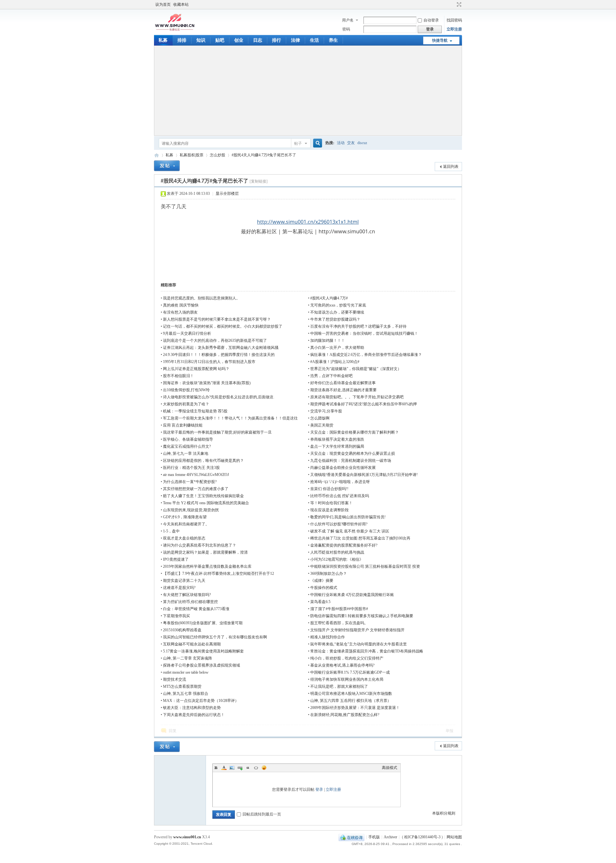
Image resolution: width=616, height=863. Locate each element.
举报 (449, 731)
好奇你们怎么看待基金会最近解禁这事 (343, 383)
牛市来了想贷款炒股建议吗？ (335, 319)
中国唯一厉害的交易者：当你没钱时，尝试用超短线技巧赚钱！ (364, 333)
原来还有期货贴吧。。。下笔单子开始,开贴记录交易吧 (357, 397)
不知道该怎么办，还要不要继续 (337, 312)
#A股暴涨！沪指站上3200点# (334, 361)
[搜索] (317, 143)
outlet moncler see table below (186, 672)
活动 (341, 143)
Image (232, 767)
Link (240, 767)
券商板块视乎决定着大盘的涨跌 (337, 439)
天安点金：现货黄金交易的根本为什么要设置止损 (352, 453)
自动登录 (431, 20)
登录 (319, 789)
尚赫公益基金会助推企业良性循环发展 (343, 467)
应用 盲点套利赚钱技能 (182, 425)
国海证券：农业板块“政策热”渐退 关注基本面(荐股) (207, 383)
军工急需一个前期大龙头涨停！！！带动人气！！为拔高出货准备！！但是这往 (230, 418)
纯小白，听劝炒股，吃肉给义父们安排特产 (346, 658)
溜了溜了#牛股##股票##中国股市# (339, 609)
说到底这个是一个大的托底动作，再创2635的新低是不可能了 (215, 340)
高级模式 (389, 767)
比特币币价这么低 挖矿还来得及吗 (339, 496)
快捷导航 (440, 40)
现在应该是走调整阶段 (329, 510)
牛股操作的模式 (323, 587)
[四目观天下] (174, 30)
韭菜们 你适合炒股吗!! (329, 489)
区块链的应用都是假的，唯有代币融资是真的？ (203, 460)
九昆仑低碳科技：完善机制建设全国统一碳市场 (350, 460)
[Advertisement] (308, 90)
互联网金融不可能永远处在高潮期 (192, 644)
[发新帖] (167, 165)
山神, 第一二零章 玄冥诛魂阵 (187, 658)
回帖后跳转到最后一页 (262, 814)
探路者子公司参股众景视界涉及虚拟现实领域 (201, 665)
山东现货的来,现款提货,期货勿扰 (191, 510)
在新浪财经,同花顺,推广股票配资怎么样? (344, 714)
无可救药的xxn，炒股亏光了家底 (338, 305)
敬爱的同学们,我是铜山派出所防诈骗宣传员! (348, 517)
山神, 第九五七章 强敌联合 (185, 693)
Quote (248, 767)
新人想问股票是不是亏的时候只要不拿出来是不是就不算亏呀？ (217, 319)
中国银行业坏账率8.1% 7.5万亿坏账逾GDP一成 (350, 672)
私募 (162, 40)
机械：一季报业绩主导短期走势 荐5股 (195, 411)
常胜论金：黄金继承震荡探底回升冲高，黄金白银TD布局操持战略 (366, 651)
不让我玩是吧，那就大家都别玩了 (339, 686)
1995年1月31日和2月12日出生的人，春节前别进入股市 (209, 361)
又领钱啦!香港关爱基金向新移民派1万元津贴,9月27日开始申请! (364, 474)
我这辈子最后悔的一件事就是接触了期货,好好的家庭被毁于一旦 (217, 432)
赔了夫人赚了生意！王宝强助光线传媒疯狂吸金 (203, 496)
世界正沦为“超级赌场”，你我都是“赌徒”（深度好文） (355, 369)
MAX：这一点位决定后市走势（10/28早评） (201, 700)
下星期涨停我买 (176, 616)
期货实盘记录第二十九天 (184, 580)
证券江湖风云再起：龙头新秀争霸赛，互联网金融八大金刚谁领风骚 (220, 347)
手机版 (374, 837)
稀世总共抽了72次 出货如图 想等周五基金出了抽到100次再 (360, 538)
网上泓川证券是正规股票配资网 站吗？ (196, 369)
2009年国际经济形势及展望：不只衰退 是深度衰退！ (355, 707)
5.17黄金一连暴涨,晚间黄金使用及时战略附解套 (203, 651)
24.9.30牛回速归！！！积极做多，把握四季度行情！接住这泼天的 (219, 354)
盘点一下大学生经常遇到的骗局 (337, 446)
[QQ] (351, 837)
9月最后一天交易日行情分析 (187, 333)
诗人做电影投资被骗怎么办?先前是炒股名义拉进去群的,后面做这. (218, 397)
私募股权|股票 (191, 155)
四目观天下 (156, 155)
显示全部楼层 (227, 193)
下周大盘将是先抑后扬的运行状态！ (194, 714)
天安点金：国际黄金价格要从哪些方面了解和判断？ (354, 432)
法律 (295, 40)
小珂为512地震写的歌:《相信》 (336, 559)
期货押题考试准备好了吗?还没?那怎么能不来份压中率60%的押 (363, 404)
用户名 (348, 20)
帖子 (298, 143)
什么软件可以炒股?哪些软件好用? (338, 524)
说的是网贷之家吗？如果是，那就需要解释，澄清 (205, 552)
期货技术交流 (174, 679)
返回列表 (450, 166)
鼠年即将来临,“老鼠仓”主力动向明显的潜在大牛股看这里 (358, 644)
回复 (172, 731)
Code (256, 767)
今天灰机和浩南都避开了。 (186, 524)
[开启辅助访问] (453, 4)
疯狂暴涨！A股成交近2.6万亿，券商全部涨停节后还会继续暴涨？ (366, 354)
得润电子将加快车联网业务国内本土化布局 (346, 679)
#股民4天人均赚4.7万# (329, 298)
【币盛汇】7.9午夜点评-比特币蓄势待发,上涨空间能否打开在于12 (218, 573)
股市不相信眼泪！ (178, 376)
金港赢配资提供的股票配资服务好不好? (343, 545)
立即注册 (454, 29)
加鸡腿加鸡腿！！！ (327, 340)
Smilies (264, 767)
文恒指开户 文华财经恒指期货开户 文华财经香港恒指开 (357, 630)
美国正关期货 (321, 425)
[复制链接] (259, 181)
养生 (333, 40)
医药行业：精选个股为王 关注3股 (191, 467)
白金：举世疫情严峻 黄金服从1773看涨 (196, 609)
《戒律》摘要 (321, 580)
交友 (351, 143)
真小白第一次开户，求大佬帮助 (337, 347)
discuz (362, 143)
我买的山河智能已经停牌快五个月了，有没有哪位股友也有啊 (215, 637)
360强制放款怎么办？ (328, 573)
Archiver (390, 837)
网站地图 (454, 837)
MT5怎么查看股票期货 (182, 686)
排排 (181, 40)
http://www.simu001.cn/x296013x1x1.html (308, 221)
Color (224, 767)
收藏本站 (181, 4)
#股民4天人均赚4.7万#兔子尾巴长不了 (264, 155)
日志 (257, 40)
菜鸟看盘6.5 (320, 602)
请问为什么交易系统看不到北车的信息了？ (199, 545)
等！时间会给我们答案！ (331, 503)
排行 (276, 40)
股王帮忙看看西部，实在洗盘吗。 (339, 623)
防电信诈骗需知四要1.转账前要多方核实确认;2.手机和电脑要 (361, 616)
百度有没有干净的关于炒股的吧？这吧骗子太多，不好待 (358, 326)
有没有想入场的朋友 (180, 312)
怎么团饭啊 (319, 418)
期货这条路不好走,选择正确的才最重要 (343, 390)
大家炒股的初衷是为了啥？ (186, 404)
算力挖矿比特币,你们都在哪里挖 (190, 602)
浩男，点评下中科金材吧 (331, 376)
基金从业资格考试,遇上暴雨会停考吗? (342, 665)
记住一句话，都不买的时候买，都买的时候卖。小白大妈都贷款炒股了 (222, 326)
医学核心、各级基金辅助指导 (188, 439)
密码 (346, 29)
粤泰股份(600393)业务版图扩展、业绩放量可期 (203, 623)
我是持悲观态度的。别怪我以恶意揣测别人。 (201, 298)
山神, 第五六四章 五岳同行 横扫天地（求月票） (350, 700)
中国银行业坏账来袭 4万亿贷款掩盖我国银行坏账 (352, 594)
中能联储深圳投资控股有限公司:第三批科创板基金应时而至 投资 (365, 566)
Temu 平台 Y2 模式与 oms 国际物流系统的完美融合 (206, 503)
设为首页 (163, 4)
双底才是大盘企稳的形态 (184, 538)
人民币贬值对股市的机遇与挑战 (337, 552)
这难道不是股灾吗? (179, 587)
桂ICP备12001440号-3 (422, 837)
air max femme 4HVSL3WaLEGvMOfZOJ (196, 474)
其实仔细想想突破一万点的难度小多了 (195, 489)
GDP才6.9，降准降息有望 (185, 517)
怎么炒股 (217, 155)
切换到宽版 (458, 4)
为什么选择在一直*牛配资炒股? (190, 481)
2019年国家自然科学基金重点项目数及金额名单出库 (207, 566)
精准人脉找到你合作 (327, 637)
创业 (238, 40)
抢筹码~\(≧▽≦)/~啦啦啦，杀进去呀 (340, 481)
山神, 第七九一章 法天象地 (185, 453)
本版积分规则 (443, 813)
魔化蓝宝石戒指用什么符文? (187, 446)
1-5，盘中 (171, 531)
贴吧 (219, 40)
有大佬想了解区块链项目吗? (187, 594)
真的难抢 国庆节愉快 (181, 305)
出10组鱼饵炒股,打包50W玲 (186, 390)
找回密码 (454, 20)
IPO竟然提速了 (176, 559)
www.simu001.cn (187, 837)
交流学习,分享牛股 (326, 411)
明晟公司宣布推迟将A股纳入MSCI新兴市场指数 (351, 693)
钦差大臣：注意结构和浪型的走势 (192, 707)
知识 (200, 40)
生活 (314, 40)
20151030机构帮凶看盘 (182, 630)
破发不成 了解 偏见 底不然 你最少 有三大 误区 (349, 531)
